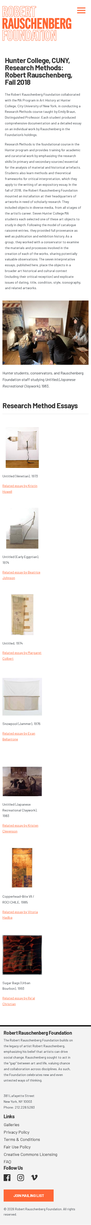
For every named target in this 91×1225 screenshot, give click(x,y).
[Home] (45, 23)
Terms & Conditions (22, 1139)
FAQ (7, 1161)
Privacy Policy (16, 1132)
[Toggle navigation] (81, 10)
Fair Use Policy (17, 1146)
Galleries (11, 1124)
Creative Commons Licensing (30, 1154)
